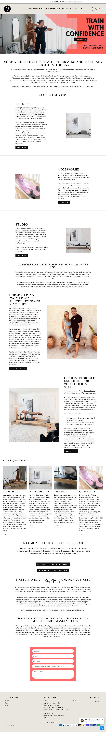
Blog (6, 703)
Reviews (46, 9)
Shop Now (21, 147)
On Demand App (68, 9)
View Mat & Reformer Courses (53, 570)
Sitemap (45, 717)
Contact (78, 9)
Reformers (28, 9)
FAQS (7, 701)
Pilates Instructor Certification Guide (55, 709)
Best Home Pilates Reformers (53, 707)
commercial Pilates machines (25, 230)
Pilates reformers (26, 116)
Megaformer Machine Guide (52, 703)
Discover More (18, 368)
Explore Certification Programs (53, 564)
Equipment (37, 9)
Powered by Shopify (11, 725)
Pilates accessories (18, 78)
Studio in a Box (48, 713)
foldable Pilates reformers (24, 133)
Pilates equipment (52, 72)
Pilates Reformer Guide (51, 705)
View (7, 534)
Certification (55, 9)
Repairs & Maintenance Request (54, 715)
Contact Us (71, 451)
